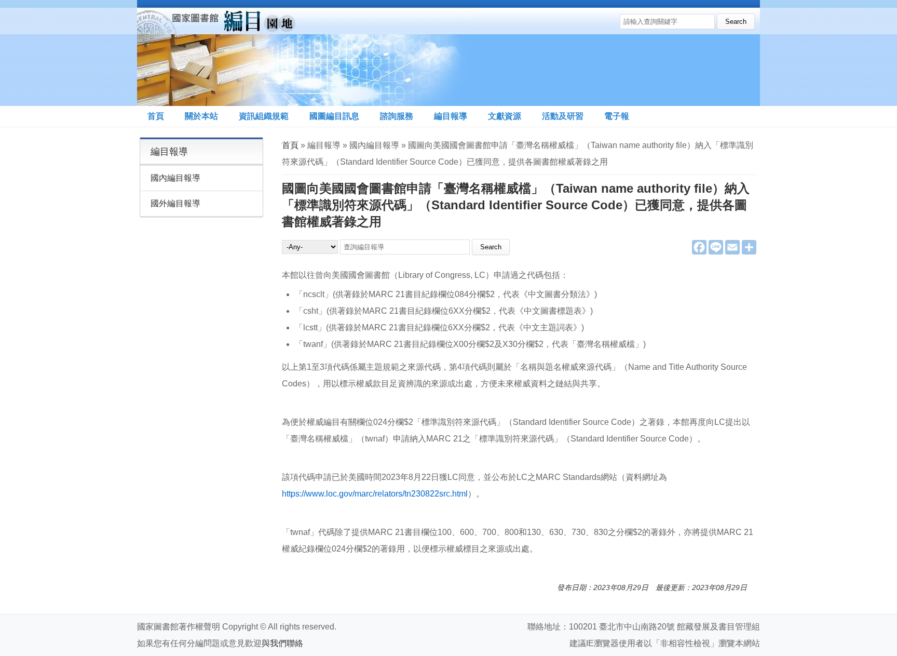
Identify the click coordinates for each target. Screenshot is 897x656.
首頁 (155, 116)
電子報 (616, 116)
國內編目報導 (175, 177)
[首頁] (305, 53)
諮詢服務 (396, 116)
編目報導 (450, 116)
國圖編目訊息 (334, 116)
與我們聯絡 (282, 643)
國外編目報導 (175, 203)
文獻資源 (504, 116)
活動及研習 (562, 116)
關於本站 (201, 116)
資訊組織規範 (264, 116)
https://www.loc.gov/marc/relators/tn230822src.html (375, 493)
